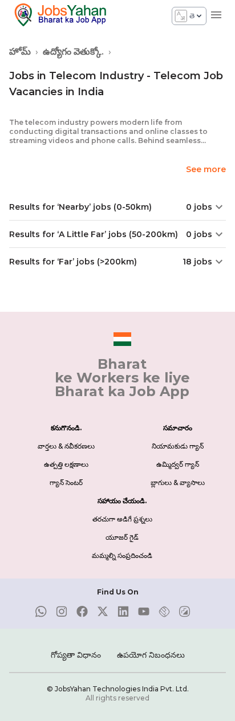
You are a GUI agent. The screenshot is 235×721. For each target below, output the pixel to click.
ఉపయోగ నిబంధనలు (151, 655)
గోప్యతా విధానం (76, 655)
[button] (117, 207)
